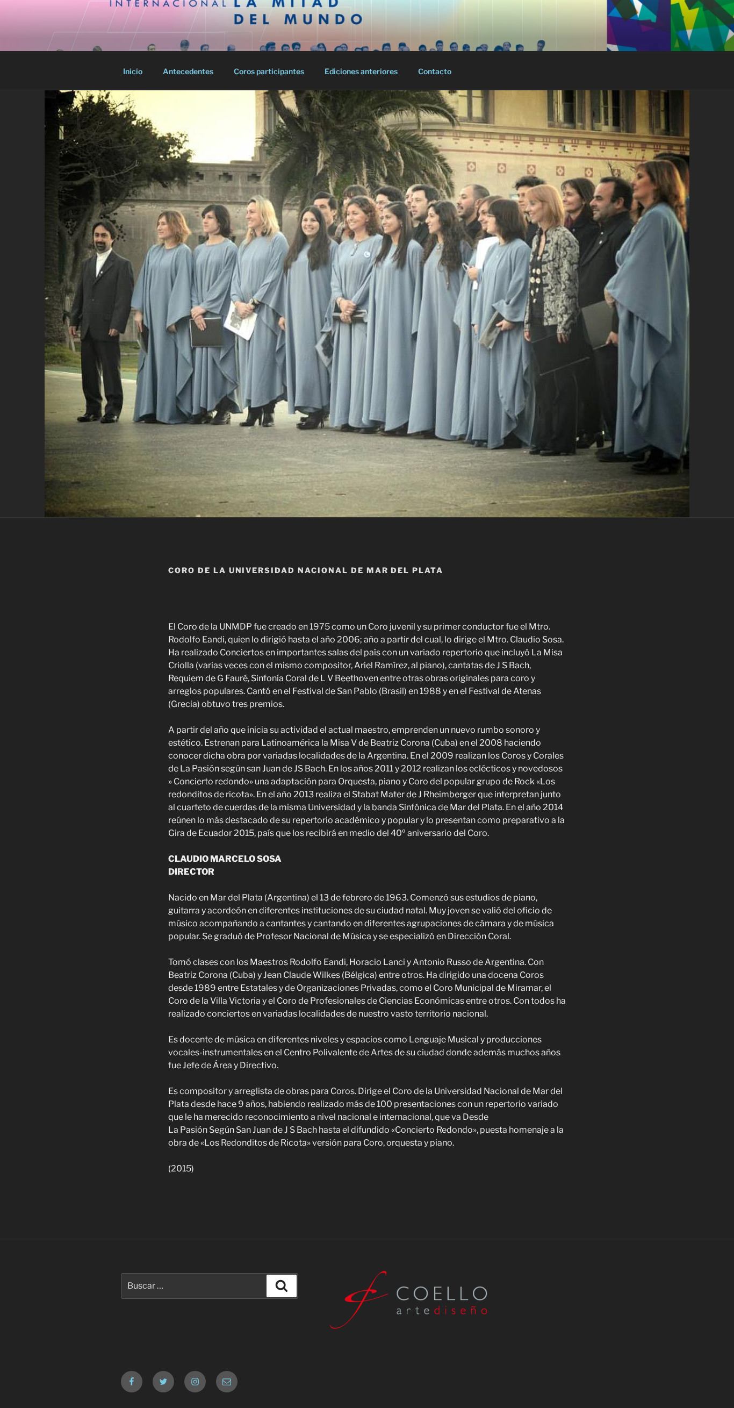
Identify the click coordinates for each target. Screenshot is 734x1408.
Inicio (132, 71)
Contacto (434, 71)
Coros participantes (269, 71)
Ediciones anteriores (361, 71)
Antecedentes (188, 71)
